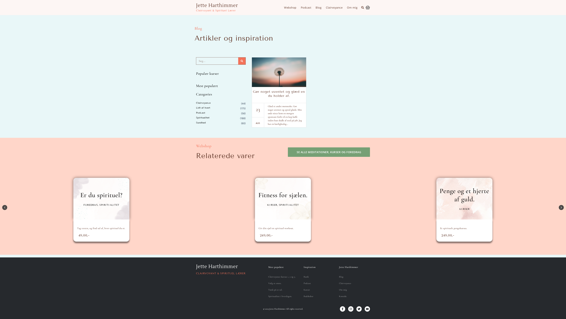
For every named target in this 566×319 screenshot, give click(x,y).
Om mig (352, 7)
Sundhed (201, 122)
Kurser (307, 289)
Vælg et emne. (275, 283)
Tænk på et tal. (275, 289)
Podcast (306, 7)
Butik (306, 276)
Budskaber (309, 296)
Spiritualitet (202, 117)
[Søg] (242, 61)
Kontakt (343, 296)
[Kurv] (368, 7)
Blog (318, 7)
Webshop (290, 7)
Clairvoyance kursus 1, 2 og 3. (282, 276)
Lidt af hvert (203, 107)
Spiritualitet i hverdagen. (280, 296)
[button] (363, 7)
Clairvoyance (334, 7)
